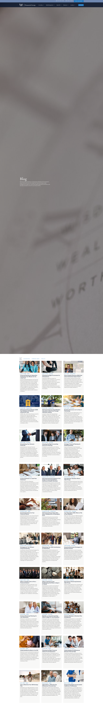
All (21, 358)
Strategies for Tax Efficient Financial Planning (27, 548)
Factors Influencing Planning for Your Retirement (28, 616)
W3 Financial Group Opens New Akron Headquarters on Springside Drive (51, 514)
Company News (35, 358)
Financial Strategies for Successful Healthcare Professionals (73, 685)
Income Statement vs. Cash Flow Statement (28, 479)
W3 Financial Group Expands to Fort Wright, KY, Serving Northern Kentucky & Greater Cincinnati (51, 480)
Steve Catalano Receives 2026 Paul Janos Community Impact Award (73, 376)
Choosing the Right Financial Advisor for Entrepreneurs (49, 651)
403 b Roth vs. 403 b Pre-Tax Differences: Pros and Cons (49, 685)
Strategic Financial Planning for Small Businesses (72, 444)
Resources (65, 5)
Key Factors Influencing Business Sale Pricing (72, 582)
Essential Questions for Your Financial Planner (27, 513)
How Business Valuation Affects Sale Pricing (72, 479)
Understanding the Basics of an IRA (29, 650)
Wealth (43, 358)
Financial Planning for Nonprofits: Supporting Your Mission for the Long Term (28, 377)
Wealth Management (49, 5)
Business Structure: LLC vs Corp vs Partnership (73, 410)
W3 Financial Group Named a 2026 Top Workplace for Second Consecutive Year (29, 411)
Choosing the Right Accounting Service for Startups (50, 444)
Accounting (41, 5)
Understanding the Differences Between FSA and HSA (72, 651)
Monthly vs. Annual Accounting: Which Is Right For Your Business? (50, 616)
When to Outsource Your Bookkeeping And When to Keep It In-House (50, 583)
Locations (72, 5)
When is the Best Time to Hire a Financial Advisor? (28, 582)
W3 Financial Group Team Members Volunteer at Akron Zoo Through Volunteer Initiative (51, 411)
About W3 (58, 5)
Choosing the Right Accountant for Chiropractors (51, 376)
